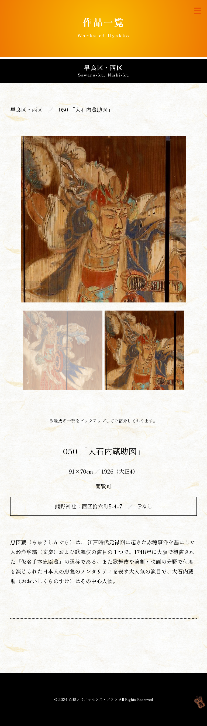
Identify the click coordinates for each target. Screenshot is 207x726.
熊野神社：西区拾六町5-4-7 (88, 506)
